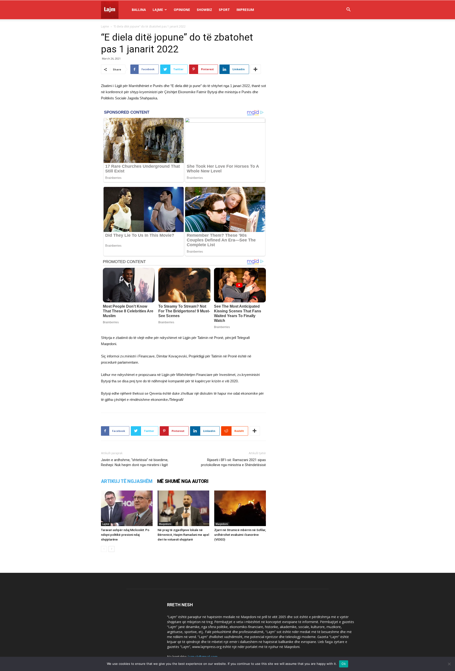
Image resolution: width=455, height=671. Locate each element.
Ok (343, 664)
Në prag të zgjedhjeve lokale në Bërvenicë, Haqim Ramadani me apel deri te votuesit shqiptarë (183, 534)
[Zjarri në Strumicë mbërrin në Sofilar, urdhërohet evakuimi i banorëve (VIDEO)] (240, 508)
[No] (449, 664)
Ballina (139, 9)
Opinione (182, 9)
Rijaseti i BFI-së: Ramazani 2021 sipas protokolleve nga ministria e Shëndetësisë (233, 462)
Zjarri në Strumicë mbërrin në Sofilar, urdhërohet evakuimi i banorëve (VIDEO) (240, 534)
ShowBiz (204, 9)
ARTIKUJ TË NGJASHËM (126, 481)
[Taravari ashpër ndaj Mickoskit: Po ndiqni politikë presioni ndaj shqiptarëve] (127, 508)
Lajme (158, 9)
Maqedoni (165, 524)
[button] (348, 10)
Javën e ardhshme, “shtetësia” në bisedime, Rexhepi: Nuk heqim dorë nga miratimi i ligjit (134, 462)
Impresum (245, 9)
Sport (224, 9)
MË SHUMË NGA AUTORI (183, 481)
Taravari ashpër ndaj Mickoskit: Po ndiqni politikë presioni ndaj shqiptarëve (125, 534)
